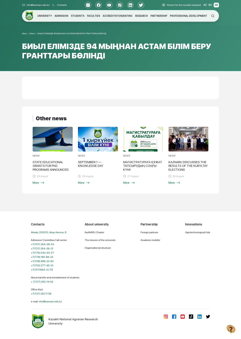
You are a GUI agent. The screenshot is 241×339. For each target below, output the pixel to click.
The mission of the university (100, 240)
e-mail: (46, 301)
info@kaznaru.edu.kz (38, 5)
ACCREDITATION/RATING (117, 15)
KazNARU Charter (94, 232)
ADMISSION (61, 15)
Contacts (62, 5)
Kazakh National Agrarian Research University (73, 321)
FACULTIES (93, 15)
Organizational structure (98, 247)
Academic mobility (150, 240)
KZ (205, 5)
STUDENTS (77, 15)
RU (210, 5)
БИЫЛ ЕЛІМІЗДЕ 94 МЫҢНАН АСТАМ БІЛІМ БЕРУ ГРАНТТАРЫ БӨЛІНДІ (71, 33)
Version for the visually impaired (184, 5)
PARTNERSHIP (158, 15)
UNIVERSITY (44, 15)
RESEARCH (141, 15)
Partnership (149, 224)
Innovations (193, 224)
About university (97, 224)
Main (24, 33)
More (36, 182)
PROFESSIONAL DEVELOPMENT (188, 15)
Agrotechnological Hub (197, 232)
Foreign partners (149, 232)
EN (216, 5)
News (32, 33)
